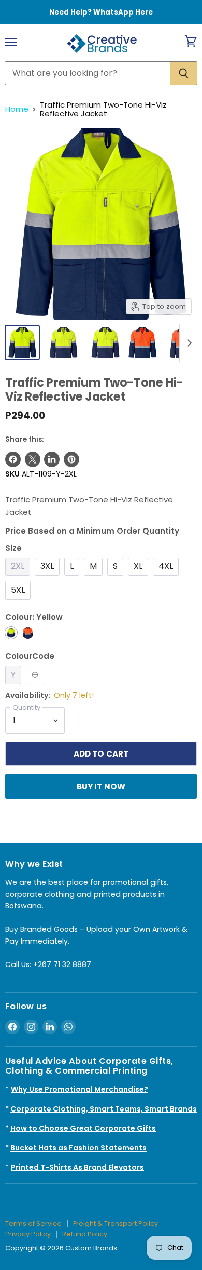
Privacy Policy (28, 1234)
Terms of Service (33, 1223)
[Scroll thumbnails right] (187, 343)
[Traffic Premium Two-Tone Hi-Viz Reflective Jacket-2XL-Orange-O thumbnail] (142, 342)
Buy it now (101, 786)
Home (16, 108)
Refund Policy (84, 1234)
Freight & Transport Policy (115, 1223)
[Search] (183, 73)
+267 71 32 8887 (62, 964)
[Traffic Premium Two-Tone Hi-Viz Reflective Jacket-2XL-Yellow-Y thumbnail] (22, 342)
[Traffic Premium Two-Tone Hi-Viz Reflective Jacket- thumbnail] (63, 342)
